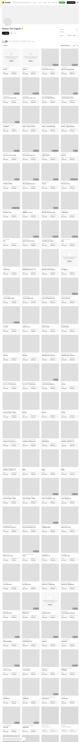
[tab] (4, 41)
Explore (45, 2)
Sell (49, 2)
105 (76, 29)
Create (40, 2)
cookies (10, 738)
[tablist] (33, 41)
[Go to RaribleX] (62, 3)
